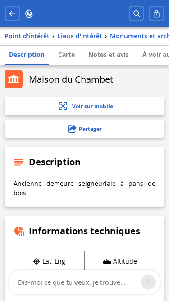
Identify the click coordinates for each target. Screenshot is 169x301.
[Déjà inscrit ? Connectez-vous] (156, 14)
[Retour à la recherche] (12, 14)
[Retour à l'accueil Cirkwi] (29, 13)
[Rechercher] (137, 14)
